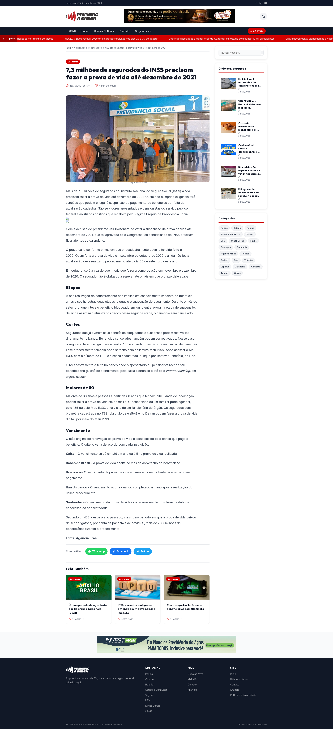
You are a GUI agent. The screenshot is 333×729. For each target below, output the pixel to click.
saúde (253, 241)
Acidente (255, 266)
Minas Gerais (237, 241)
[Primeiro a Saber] (82, 16)
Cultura (224, 260)
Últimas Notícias (104, 31)
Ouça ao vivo (143, 31)
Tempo (224, 273)
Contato (124, 31)
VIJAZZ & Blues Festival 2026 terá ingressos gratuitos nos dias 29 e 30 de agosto (100, 38)
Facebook (123, 551)
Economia (73, 61)
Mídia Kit (192, 679)
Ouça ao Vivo (195, 673)
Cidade (237, 228)
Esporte (225, 266)
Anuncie (192, 689)
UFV (223, 241)
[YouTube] (265, 3)
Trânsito (248, 260)
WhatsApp (98, 551)
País (236, 260)
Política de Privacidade (243, 695)
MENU (72, 31)
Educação (226, 247)
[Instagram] (260, 3)
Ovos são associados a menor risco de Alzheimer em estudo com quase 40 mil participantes (211, 38)
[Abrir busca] (263, 16)
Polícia (224, 228)
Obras (237, 273)
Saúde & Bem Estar (230, 234)
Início (68, 47)
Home (85, 31)
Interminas (262, 724)
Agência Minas (228, 253)
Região (250, 228)
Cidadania (240, 266)
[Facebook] (256, 3)
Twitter (144, 551)
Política (245, 253)
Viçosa (249, 234)
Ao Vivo (258, 31)
